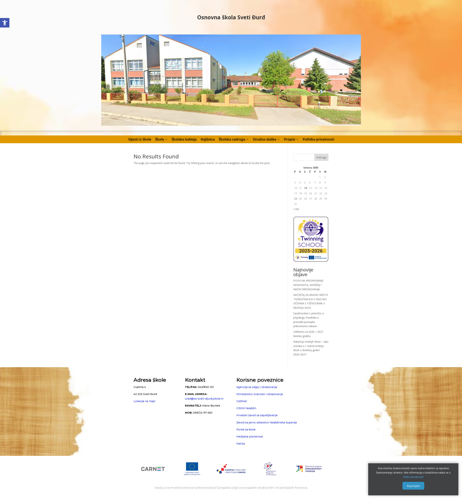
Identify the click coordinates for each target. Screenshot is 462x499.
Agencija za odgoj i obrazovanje (256, 387)
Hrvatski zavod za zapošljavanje (257, 415)
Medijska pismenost (249, 436)
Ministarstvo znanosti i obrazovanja (259, 394)
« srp (296, 209)
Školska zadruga (232, 139)
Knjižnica (208, 139)
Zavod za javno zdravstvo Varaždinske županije (266, 422)
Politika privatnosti (318, 139)
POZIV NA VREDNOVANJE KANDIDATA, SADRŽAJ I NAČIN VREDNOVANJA (308, 285)
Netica (240, 443)
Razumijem (413, 485)
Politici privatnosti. (413, 476)
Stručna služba (264, 139)
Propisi (289, 139)
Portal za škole (246, 429)
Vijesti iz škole (139, 139)
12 (305, 188)
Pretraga (321, 157)
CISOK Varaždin (246, 408)
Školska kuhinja (184, 139)
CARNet (241, 401)
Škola (159, 139)
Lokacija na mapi (144, 401)
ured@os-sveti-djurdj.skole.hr (204, 398)
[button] (4, 22)
